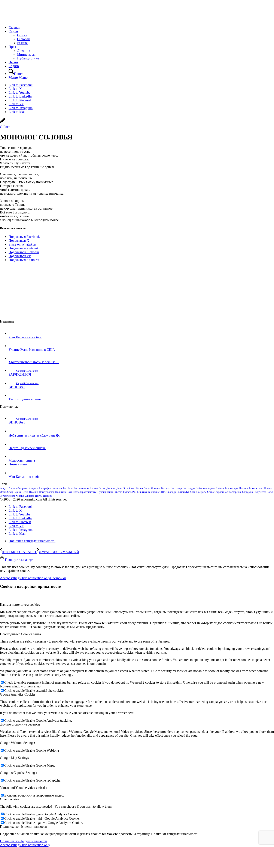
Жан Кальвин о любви (25, 337)
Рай (134, 491)
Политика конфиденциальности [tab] (23, 826)
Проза (76, 491)
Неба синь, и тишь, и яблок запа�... (35, 435)
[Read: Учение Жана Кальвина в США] (12, 346)
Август (4, 488)
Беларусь (33, 488)
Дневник (111, 488)
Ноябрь (268, 488)
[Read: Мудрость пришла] (12, 456)
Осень (3, 491)
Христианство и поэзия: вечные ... (34, 362)
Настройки (58, 578)
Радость (127, 491)
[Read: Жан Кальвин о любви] (12, 333)
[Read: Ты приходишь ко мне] (12, 395)
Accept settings (10, 578)
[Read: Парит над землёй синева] (12, 444)
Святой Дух (183, 491)
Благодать (57, 488)
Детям (102, 488)
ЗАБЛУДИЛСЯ (20, 374)
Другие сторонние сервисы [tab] (20, 724)
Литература (189, 488)
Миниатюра (231, 488)
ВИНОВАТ (17, 387)
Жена (125, 488)
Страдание (247, 491)
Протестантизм (88, 491)
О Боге (5, 127)
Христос (29, 495)
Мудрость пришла (22, 460)
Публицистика (105, 491)
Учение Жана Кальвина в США (32, 349)
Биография (45, 488)
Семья (193, 491)
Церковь (47, 495)
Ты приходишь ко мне (25, 399)
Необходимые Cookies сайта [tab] (20, 634)
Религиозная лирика (148, 491)
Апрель (12, 488)
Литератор (176, 488)
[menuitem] (141, 28)
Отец (10, 491)
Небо (260, 488)
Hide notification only (35, 578)
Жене (132, 488)
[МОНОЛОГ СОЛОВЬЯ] (2, 123)
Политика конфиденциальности (23, 841)
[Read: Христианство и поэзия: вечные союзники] (12, 358)
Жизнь (139, 488)
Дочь (119, 488)
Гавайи (94, 488)
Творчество (260, 491)
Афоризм (22, 488)
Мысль (253, 488)
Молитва (243, 488)
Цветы (38, 495)
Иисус (146, 488)
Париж (17, 491)
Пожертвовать (46, 491)
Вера (70, 488)
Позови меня (18, 464)
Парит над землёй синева (27, 448)
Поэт (69, 491)
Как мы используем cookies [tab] (20, 604)
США (162, 491)
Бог (65, 488)
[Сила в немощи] (32, 20)
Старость (219, 491)
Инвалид (155, 488)
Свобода (171, 491)
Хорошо (20, 495)
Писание (33, 491)
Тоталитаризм (7, 495)
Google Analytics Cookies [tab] (18, 694)
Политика (60, 491)
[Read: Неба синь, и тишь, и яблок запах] (12, 431)
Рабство (118, 491)
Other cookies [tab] (9, 799)
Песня (25, 491)
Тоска (270, 491)
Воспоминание (81, 488)
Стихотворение (233, 491)
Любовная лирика (205, 488)
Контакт (165, 488)
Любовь (220, 488)
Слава (210, 491)
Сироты (202, 491)
